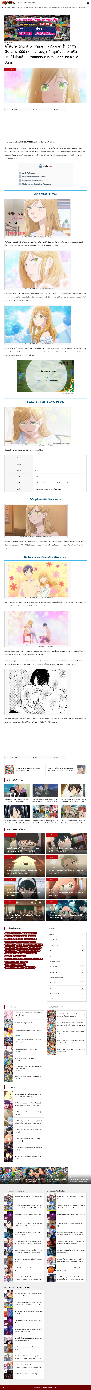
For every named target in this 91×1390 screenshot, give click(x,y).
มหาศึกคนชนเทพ (22, 947)
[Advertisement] (45, 127)
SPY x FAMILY (10, 939)
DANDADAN (16, 933)
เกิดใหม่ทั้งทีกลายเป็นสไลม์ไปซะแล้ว (16, 959)
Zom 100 (19, 939)
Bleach (7, 933)
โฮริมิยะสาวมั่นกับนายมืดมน (14, 967)
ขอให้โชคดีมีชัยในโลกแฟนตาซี (15, 942)
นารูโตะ (18, 944)
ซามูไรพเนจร (31, 942)
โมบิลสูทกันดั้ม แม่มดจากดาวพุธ (15, 964)
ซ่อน (50, 166)
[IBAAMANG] (8, 2)
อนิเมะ (10, 69)
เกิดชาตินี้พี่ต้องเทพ (19, 956)
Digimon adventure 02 (29, 933)
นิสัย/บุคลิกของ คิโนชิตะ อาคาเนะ (32, 180)
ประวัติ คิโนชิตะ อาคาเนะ (30, 173)
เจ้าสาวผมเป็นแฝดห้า (11, 962)
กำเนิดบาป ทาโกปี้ (30, 939)
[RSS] (3, 1387)
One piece (23, 936)
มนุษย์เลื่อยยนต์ (10, 947)
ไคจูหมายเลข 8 (30, 967)
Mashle (15, 936)
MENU (88, 2)
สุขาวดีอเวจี (32, 953)
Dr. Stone (8, 936)
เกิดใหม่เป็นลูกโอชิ (36, 959)
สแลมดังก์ (8, 956)
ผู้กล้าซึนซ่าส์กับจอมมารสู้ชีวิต (33, 944)
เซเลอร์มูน (23, 962)
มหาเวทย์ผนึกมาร (35, 947)
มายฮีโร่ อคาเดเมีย (11, 950)
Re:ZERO (32, 936)
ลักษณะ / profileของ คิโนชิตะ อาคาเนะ (34, 176)
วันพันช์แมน (9, 953)
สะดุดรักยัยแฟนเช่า (21, 953)
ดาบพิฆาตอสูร (9, 944)
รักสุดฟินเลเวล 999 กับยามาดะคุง (29, 950)
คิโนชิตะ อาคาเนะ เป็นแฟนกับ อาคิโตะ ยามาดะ (36, 184)
